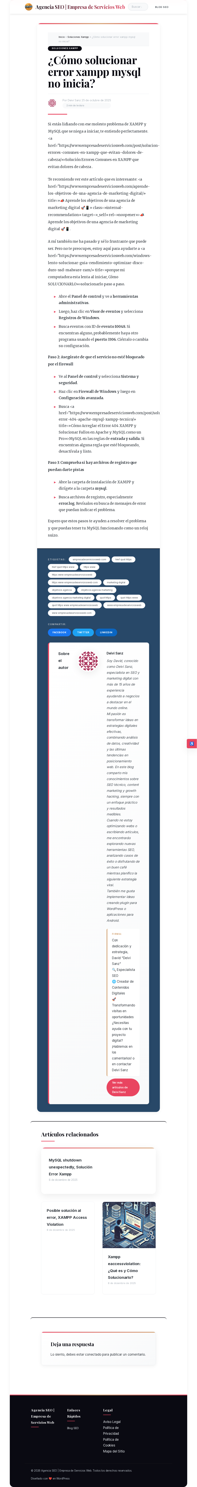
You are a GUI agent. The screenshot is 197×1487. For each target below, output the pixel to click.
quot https (105, 597)
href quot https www (63, 567)
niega (78, 131)
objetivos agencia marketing (96, 589)
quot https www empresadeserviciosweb (75, 605)
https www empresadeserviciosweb (72, 574)
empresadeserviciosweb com (89, 559)
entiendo (112, 131)
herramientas (125, 296)
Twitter (83, 632)
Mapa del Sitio (114, 1451)
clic (81, 311)
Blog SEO (162, 7)
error (63, 419)
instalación (101, 482)
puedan (55, 469)
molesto (99, 124)
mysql (98, 419)
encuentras (69, 333)
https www (89, 567)
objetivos (63, 193)
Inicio (62, 37)
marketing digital (116, 582)
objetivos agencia (62, 589)
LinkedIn (106, 632)
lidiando (69, 124)
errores (54, 152)
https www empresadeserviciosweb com (75, 582)
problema (115, 124)
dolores (128, 152)
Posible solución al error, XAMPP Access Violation (67, 1217)
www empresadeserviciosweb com (72, 612)
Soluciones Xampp (78, 37)
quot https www (129, 597)
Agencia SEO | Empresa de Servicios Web (80, 6)
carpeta (78, 482)
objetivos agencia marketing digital (71, 597)
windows (141, 256)
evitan (114, 152)
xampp (92, 152)
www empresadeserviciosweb (124, 605)
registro (122, 462)
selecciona (133, 311)
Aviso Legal (112, 1422)
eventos (113, 311)
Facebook (59, 632)
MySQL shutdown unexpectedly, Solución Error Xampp (70, 1167)
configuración (76, 346)
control (94, 296)
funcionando (111, 528)
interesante (126, 179)
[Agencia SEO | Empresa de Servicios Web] (29, 7)
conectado (93, 1354)
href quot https (123, 559)
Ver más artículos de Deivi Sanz (120, 1087)
